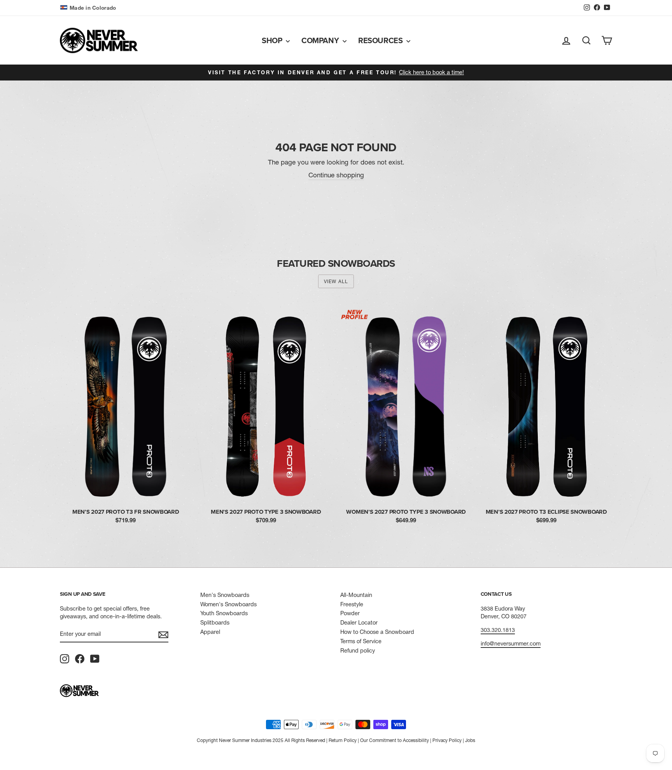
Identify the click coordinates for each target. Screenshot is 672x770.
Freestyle (351, 604)
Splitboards (214, 622)
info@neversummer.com (511, 643)
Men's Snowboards (224, 595)
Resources (381, 40)
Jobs (470, 740)
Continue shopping (336, 175)
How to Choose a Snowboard (377, 631)
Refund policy (357, 650)
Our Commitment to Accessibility (394, 740)
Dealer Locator (359, 622)
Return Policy (343, 740)
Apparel (210, 631)
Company (321, 40)
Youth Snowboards (224, 613)
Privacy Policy (447, 740)
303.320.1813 (498, 630)
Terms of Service (361, 641)
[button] (89, 8)
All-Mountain (356, 595)
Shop (273, 40)
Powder (350, 613)
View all (336, 281)
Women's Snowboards (228, 604)
